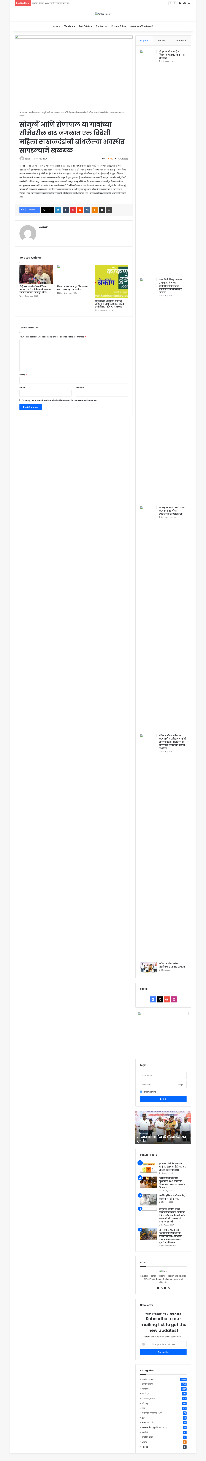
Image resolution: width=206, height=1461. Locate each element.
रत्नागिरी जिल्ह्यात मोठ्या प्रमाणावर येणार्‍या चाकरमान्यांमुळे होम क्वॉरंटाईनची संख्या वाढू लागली (171, 286)
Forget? (181, 1084)
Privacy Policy (118, 26)
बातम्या (55, 26)
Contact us (101, 26)
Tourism (68, 26)
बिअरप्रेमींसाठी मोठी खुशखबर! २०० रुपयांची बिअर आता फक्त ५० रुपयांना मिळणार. (172, 1183)
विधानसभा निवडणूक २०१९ (152, 1413)
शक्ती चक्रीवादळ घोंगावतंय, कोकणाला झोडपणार (172, 1197)
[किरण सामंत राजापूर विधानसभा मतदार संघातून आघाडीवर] (73, 274)
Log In (163, 1098)
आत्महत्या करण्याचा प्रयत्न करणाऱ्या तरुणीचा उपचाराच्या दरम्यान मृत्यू (172, 510)
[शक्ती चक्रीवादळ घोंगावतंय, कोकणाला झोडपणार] (148, 1199)
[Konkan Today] (103, 14)
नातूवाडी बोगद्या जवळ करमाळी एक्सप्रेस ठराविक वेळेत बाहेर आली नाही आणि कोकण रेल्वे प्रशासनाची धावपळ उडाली (172, 1215)
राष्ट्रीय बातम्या (147, 1384)
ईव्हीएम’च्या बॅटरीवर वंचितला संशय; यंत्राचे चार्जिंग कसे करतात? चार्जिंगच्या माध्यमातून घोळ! (35, 289)
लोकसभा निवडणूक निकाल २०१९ (154, 1427)
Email (22, 387)
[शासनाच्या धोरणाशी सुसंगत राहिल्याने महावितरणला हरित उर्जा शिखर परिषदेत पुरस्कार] (111, 281)
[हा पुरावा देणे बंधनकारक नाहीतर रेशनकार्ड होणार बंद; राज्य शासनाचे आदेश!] (148, 1167)
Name (23, 374)
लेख (143, 1408)
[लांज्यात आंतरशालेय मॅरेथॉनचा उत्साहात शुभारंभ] (148, 967)
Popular (144, 40)
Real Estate (84, 26)
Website (80, 387)
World (144, 1442)
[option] (163, 1127)
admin (27, 159)
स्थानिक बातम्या (34, 112)
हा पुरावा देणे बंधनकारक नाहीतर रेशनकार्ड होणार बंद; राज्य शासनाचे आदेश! (172, 1166)
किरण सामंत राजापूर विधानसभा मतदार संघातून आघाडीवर (72, 288)
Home (24, 112)
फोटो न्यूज (145, 1403)
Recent (161, 40)
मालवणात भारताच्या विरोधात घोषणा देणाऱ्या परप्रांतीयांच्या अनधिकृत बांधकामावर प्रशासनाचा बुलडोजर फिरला (170, 1236)
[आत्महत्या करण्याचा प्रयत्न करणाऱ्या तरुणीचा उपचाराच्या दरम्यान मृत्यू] (148, 619)
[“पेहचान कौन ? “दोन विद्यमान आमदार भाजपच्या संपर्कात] (148, 163)
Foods (145, 1446)
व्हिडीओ (145, 1432)
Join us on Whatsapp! (141, 26)
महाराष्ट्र (145, 1389)
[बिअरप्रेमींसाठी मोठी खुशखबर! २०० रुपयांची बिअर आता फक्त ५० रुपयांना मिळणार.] (148, 1182)
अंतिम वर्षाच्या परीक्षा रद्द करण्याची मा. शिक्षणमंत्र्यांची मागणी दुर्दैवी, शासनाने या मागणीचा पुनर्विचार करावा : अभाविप (172, 742)
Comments (180, 40)
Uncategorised (149, 1398)
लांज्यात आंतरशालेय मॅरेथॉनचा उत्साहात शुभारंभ (172, 965)
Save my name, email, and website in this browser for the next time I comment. (60, 400)
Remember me (149, 1092)
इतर (143, 1418)
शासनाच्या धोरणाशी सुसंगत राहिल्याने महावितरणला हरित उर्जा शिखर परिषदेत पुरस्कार (109, 304)
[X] (161, 1288)
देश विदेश (145, 1393)
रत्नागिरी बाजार (147, 1437)
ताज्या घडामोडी (147, 1422)
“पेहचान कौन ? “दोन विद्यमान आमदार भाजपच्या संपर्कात (172, 54)
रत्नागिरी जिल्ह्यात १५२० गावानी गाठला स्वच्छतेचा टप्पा (50, 3)
